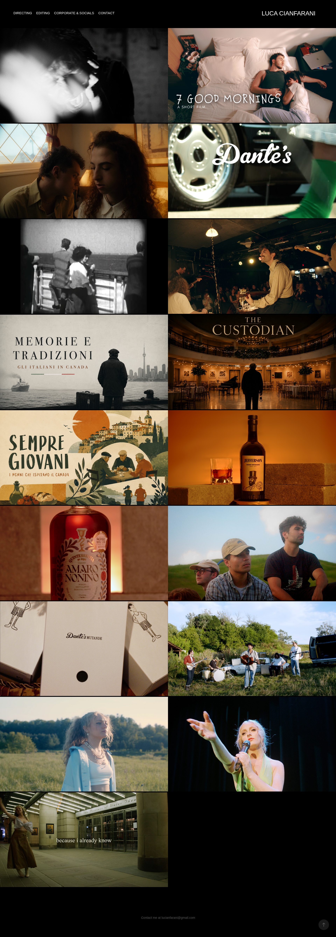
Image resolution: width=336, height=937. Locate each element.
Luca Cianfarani (289, 13)
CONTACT (106, 13)
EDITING (43, 13)
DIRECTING (22, 13)
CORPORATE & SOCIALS (74, 13)
